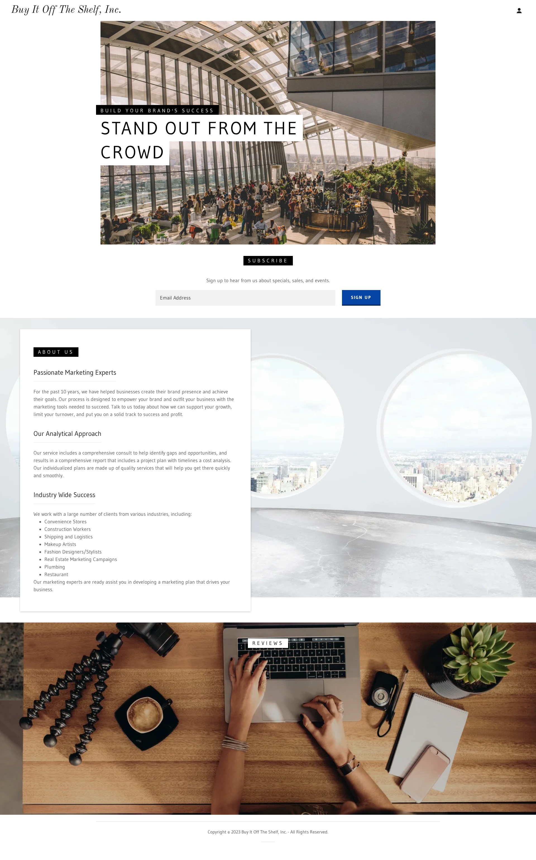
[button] (519, 10)
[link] (66, 11)
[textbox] (245, 298)
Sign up (361, 297)
